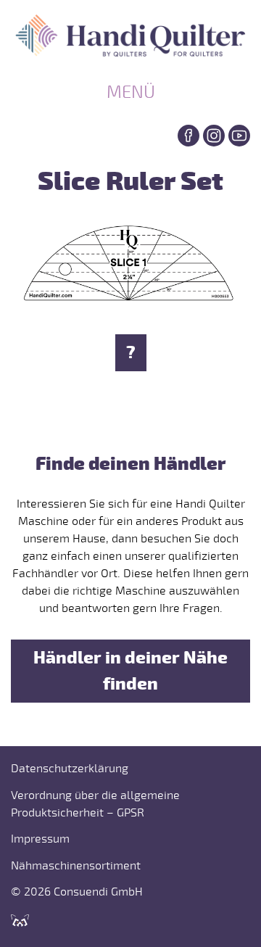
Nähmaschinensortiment (76, 866)
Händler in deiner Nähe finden (130, 671)
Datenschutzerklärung (69, 768)
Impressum (40, 839)
